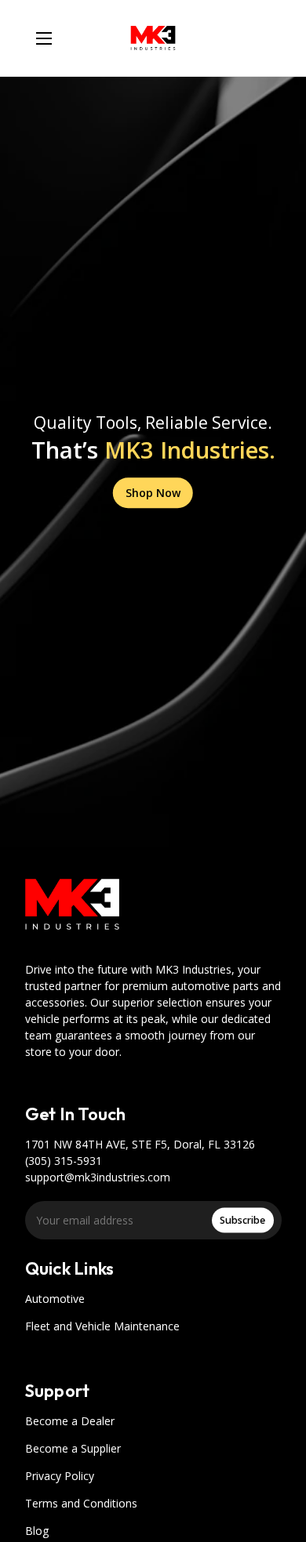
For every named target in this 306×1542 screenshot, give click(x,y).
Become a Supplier (73, 1448)
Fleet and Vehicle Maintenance (102, 1326)
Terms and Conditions (81, 1503)
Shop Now (153, 492)
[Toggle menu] (43, 38)
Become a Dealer (70, 1420)
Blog (37, 1530)
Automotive (55, 1298)
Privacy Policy (59, 1475)
